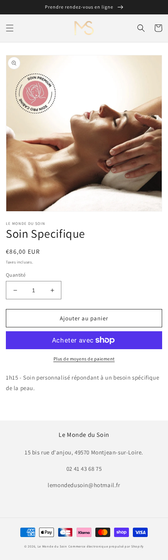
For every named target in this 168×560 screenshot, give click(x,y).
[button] (9, 28)
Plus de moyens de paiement (84, 359)
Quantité (15, 275)
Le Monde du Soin (52, 546)
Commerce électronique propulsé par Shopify (106, 546)
